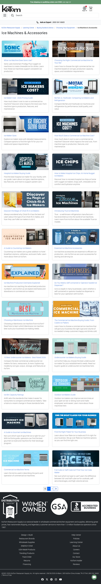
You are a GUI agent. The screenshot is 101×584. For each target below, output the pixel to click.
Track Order (27, 557)
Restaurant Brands (27, 539)
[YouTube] (60, 579)
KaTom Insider (76, 561)
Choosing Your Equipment (65, 28)
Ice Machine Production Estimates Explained (22, 283)
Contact (76, 553)
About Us (76, 546)
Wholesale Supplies (27, 542)
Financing (27, 564)
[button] (84, 9)
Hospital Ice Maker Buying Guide (17, 173)
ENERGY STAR (27, 546)
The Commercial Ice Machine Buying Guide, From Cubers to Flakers (74, 321)
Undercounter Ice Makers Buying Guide (70, 357)
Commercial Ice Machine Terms (16, 470)
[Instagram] (56, 579)
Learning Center (28, 28)
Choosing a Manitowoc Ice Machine (18, 320)
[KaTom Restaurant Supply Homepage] (11, 8)
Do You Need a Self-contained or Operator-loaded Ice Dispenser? (75, 284)
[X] (47, 579)
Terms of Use (7, 575)
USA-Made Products (27, 550)
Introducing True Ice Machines (66, 211)
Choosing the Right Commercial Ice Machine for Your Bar (73, 61)
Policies (76, 539)
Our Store (76, 557)
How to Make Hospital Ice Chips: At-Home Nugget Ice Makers (74, 174)
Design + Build (27, 535)
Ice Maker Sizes (10, 136)
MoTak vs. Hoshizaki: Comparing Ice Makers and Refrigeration (74, 99)
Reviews (76, 564)
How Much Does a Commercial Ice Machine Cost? (74, 136)
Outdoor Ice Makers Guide (64, 395)
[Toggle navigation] (4, 15)
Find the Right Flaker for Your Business (70, 432)
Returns (27, 561)
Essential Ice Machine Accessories (68, 248)
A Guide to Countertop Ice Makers (17, 248)
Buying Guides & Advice (45, 28)
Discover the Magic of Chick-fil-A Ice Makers (21, 211)
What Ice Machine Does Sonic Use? (18, 60)
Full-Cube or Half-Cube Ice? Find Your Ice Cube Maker (73, 471)
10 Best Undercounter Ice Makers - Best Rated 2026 (25, 357)
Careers (76, 550)
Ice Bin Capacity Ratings (14, 395)
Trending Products (26, 553)
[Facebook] (42, 579)
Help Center (76, 535)
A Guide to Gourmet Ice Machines (17, 432)
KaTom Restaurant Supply (11, 28)
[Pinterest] (51, 579)
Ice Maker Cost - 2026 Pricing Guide (18, 98)
